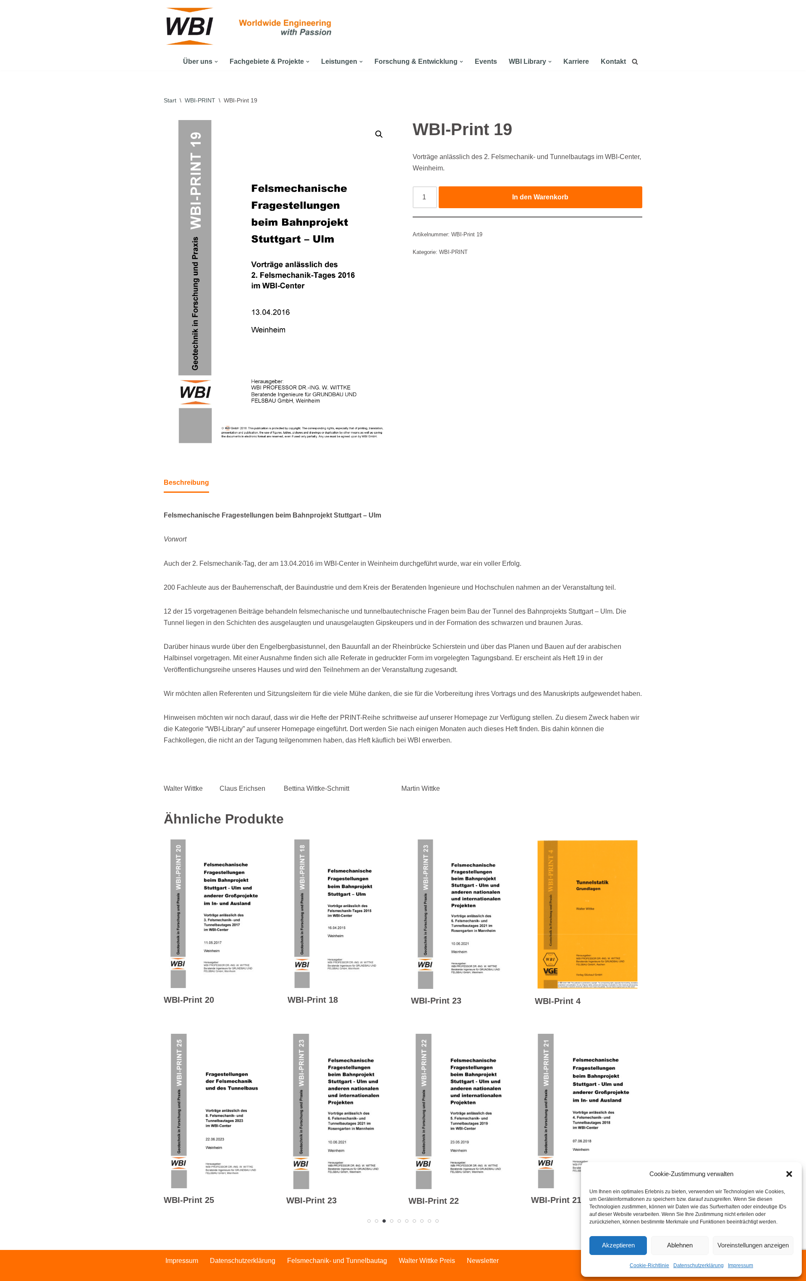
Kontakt (613, 61)
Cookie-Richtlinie (649, 1265)
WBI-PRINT (200, 100)
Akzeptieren (618, 1245)
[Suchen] (635, 61)
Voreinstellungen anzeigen (753, 1245)
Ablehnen (680, 1245)
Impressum (740, 1265)
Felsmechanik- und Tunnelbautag (337, 1260)
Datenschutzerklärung (698, 1265)
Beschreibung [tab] (186, 482)
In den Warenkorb (540, 197)
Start (170, 100)
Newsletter (483, 1260)
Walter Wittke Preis (427, 1260)
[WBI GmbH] (191, 26)
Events (486, 61)
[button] (789, 1174)
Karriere (576, 61)
